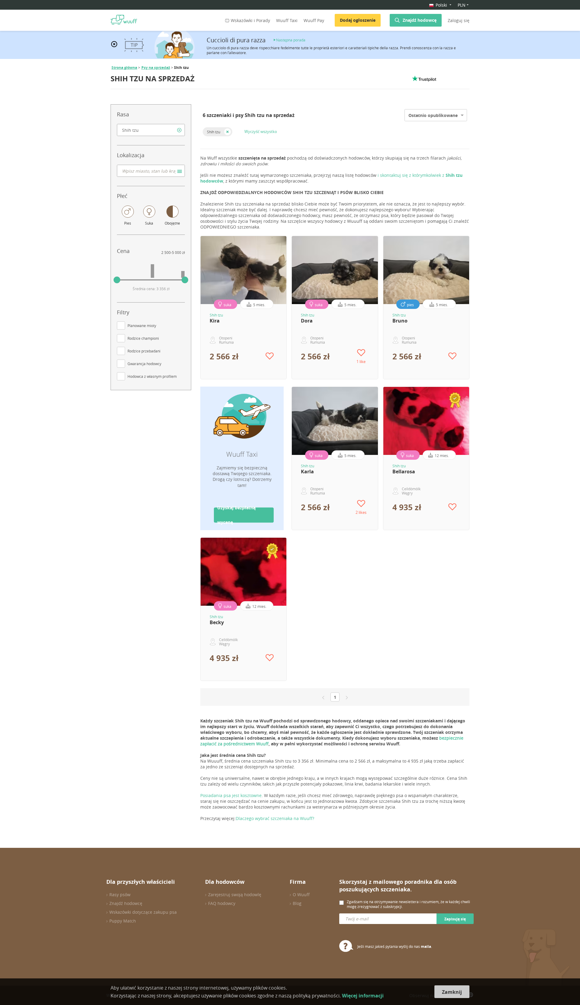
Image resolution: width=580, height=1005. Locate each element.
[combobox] (151, 130)
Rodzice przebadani (143, 351)
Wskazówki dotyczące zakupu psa (143, 912)
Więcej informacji (363, 995)
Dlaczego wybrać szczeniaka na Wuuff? (275, 818)
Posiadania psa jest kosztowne (231, 795)
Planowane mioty (141, 325)
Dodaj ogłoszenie (357, 20)
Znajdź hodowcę (420, 20)
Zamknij (452, 992)
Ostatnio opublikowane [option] (433, 115)
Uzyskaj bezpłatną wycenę (236, 515)
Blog (297, 903)
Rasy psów (119, 894)
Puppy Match (122, 921)
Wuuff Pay (314, 20)
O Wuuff (301, 894)
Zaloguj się (458, 20)
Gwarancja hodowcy (144, 363)
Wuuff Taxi (287, 20)
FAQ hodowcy (221, 903)
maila (426, 946)
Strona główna (124, 67)
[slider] (117, 280)
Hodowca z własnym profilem (152, 376)
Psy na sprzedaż (155, 67)
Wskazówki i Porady (250, 20)
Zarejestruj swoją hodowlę (234, 894)
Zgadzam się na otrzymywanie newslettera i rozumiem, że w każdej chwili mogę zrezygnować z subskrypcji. (408, 904)
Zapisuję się (455, 919)
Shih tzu (213, 131)
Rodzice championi (143, 338)
